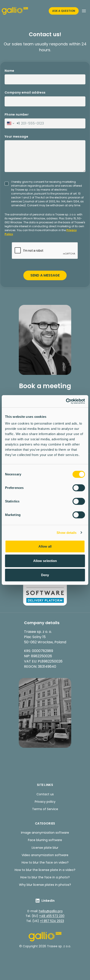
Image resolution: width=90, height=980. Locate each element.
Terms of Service (45, 809)
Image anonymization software (45, 832)
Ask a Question (63, 11)
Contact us (45, 794)
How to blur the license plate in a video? (45, 870)
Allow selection (45, 561)
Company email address (25, 92)
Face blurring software (45, 840)
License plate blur (45, 847)
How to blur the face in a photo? (45, 877)
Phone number (17, 115)
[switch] (79, 487)
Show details (66, 532)
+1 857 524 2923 (52, 921)
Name (9, 71)
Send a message (45, 275)
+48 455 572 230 (51, 916)
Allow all (45, 546)
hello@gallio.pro (51, 911)
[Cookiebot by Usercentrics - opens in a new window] (66, 401)
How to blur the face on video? (45, 862)
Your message (16, 137)
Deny (45, 575)
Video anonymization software (45, 855)
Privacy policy (45, 801)
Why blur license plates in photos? (45, 885)
